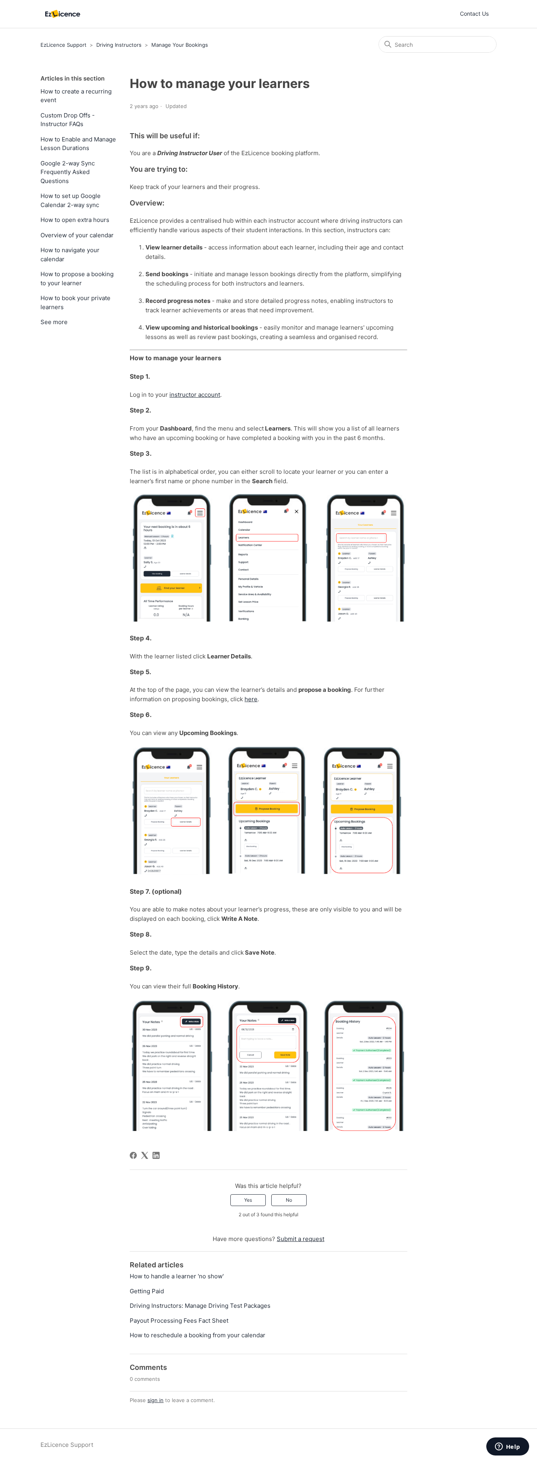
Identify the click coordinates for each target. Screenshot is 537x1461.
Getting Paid (147, 1291)
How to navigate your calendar (69, 254)
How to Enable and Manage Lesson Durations (78, 144)
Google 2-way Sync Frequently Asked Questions (67, 172)
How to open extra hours (74, 220)
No (289, 1200)
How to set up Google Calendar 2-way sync (70, 200)
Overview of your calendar (77, 235)
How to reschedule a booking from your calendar (197, 1335)
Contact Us (474, 13)
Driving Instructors (119, 45)
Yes (248, 1200)
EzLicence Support (63, 45)
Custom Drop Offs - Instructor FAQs (67, 120)
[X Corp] (144, 1155)
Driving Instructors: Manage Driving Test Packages (200, 1305)
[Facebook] (133, 1155)
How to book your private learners (75, 302)
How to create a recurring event (76, 96)
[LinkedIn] (156, 1155)
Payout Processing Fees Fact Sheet (179, 1320)
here (251, 699)
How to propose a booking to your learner (77, 278)
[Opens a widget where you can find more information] (507, 1447)
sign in (155, 1400)
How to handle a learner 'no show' (177, 1276)
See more (54, 322)
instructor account (194, 394)
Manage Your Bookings (179, 45)
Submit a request (300, 1239)
